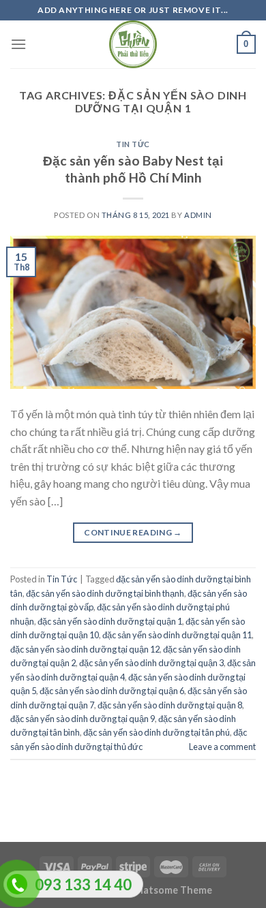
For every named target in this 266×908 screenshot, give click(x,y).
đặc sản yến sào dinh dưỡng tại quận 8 (170, 705)
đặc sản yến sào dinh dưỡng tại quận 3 (151, 662)
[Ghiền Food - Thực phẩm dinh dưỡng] (133, 44)
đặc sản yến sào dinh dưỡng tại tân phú (156, 732)
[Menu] (18, 44)
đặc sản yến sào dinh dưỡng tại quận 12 (85, 649)
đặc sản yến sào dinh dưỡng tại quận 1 (110, 621)
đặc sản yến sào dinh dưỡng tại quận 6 (112, 690)
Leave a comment (222, 746)
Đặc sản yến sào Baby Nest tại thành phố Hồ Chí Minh (133, 169)
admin (198, 214)
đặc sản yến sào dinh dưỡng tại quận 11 (177, 634)
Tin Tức (133, 144)
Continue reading (133, 532)
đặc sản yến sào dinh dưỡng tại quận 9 (82, 718)
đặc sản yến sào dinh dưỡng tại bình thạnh (105, 593)
